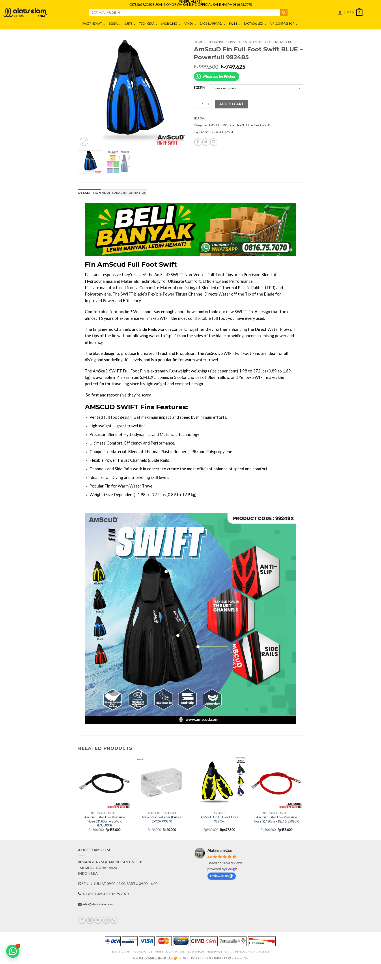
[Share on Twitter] (205, 142)
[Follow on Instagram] (90, 920)
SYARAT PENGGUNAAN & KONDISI (248, 951)
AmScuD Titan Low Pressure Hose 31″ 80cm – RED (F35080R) (276, 819)
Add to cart (231, 104)
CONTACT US (143, 951)
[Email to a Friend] (213, 142)
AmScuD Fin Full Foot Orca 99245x (219, 819)
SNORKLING (215, 42)
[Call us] (114, 920)
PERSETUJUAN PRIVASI (170, 951)
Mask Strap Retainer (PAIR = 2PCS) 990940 (162, 819)
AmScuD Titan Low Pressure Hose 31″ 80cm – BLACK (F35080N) (104, 821)
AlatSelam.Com (220, 850)
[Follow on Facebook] (82, 920)
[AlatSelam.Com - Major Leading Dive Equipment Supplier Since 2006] (25, 12)
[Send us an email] (106, 920)
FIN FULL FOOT (223, 132)
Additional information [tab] (124, 192)
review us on (219, 875)
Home (198, 42)
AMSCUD (214, 125)
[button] (340, 12)
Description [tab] (89, 192)
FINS (231, 42)
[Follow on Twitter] (98, 920)
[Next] (179, 93)
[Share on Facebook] (198, 142)
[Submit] (284, 13)
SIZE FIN (199, 87)
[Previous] (86, 93)
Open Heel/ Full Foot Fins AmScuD (265, 42)
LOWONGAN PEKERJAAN (205, 951)
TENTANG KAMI (120, 951)
